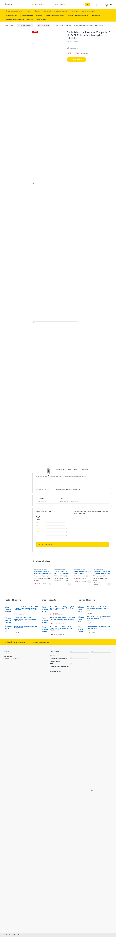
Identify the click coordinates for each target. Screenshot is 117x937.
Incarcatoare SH (27, 15)
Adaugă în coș (48, 584)
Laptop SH (47, 11)
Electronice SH (41, 19)
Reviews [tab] (85, 469)
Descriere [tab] (60, 469)
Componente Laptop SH (60, 11)
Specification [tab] (73, 469)
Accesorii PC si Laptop (33, 11)
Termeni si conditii (55, 671)
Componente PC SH (12, 15)
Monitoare (39, 15)
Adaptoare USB (37, 569)
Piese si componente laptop (14, 11)
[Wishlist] (97, 4)
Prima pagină (9, 25)
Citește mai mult (69, 584)
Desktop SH (75, 11)
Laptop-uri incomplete (88, 11)
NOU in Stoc (30, 19)
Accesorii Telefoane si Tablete (55, 15)
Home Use (95, 15)
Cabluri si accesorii (43, 25)
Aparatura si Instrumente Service (78, 15)
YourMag (8, 935)
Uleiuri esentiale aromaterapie (15, 19)
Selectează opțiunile (107, 584)
